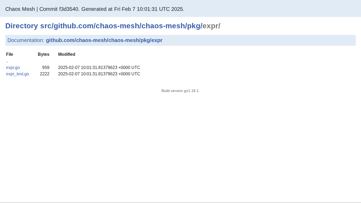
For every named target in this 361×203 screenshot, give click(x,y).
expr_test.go (17, 74)
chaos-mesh (117, 26)
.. (7, 61)
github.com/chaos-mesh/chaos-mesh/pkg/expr (104, 40)
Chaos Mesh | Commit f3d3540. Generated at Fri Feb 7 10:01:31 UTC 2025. (94, 9)
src (46, 26)
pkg (193, 26)
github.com (74, 26)
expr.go (13, 67)
